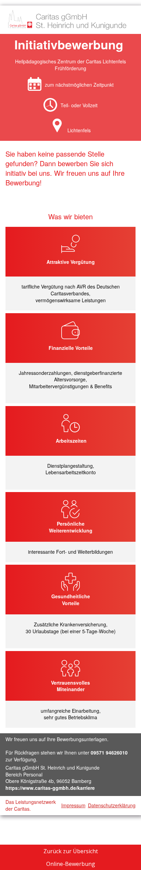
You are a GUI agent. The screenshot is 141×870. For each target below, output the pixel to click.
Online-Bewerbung (70, 864)
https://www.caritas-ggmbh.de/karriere (50, 787)
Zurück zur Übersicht (70, 851)
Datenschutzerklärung (112, 805)
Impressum (73, 805)
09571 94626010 (109, 752)
